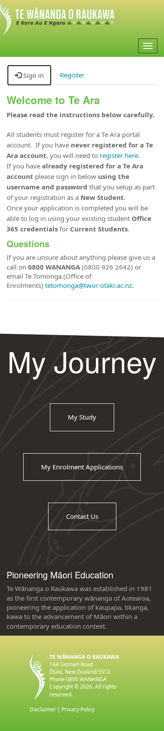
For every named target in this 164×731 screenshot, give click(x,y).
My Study (82, 417)
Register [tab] (72, 74)
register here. (120, 155)
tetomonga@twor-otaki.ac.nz (88, 285)
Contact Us (82, 516)
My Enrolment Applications (82, 466)
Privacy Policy (78, 709)
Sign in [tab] (32, 75)
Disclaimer (43, 709)
